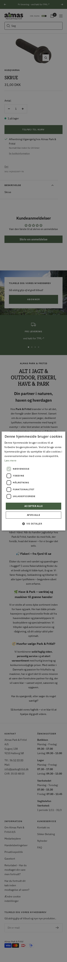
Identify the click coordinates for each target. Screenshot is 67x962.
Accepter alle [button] (33, 506)
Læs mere (10, 460)
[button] (33, 523)
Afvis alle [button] (33, 515)
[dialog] (33, 481)
